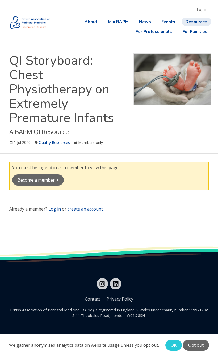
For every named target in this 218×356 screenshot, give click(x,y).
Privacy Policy (120, 299)
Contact (92, 299)
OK (174, 345)
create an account (85, 209)
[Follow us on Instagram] (102, 283)
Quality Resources (54, 142)
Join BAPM (118, 22)
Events (168, 22)
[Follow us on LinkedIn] (115, 283)
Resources (196, 22)
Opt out (196, 345)
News (145, 22)
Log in (202, 9)
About (91, 22)
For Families (194, 32)
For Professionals (154, 32)
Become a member (36, 180)
